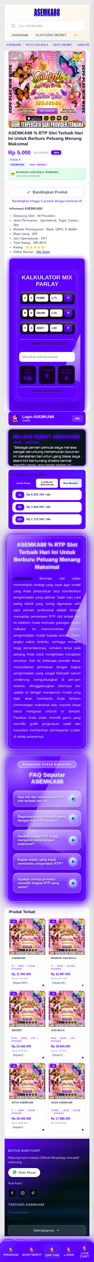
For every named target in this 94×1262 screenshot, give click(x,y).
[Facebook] (12, 1193)
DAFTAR (52, 1255)
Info (77, 419)
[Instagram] (22, 1193)
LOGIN (69, 1255)
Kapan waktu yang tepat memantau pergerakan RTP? (40, 862)
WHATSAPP (32, 1255)
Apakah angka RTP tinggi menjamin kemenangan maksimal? (38, 840)
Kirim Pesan (27, 1173)
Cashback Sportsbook (47, 483)
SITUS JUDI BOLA (37, 45)
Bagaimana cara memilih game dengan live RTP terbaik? (42, 819)
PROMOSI (10, 1255)
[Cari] (13, 26)
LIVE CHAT (84, 1255)
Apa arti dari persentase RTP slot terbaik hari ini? (40, 799)
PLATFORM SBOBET (51, 35)
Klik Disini (43, 252)
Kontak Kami (18, 1219)
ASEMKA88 (20, 35)
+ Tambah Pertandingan (47, 344)
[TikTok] (33, 1193)
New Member (70, 483)
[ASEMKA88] (47, 12)
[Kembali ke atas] (85, 1242)
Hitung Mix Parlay (47, 391)
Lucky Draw (23, 483)
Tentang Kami (19, 1213)
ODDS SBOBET (63, 45)
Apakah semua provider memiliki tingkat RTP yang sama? (38, 883)
